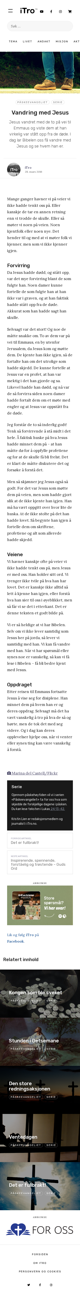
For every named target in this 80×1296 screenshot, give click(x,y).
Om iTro (40, 1263)
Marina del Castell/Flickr (34, 773)
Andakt (44, 41)
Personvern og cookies (40, 1271)
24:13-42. (57, 809)
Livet (27, 41)
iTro (28, 10)
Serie (58, 102)
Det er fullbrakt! (25, 842)
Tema (13, 41)
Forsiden (40, 1254)
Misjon (62, 41)
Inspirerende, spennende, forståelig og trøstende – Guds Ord (38, 864)
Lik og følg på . (23, 938)
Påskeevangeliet (32, 102)
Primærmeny (10, 10)
